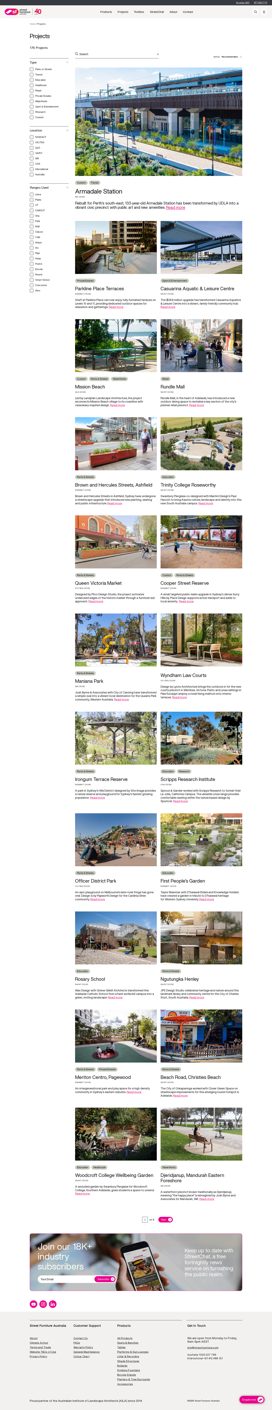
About (173, 12)
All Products (125, 1338)
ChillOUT (40, 210)
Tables (121, 1347)
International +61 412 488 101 (205, 1358)
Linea (38, 194)
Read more (175, 207)
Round (38, 274)
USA (37, 163)
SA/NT (38, 153)
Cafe (37, 237)
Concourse (41, 285)
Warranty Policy (83, 1347)
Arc (37, 247)
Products (106, 12)
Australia (39, 174)
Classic (39, 231)
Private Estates (43, 96)
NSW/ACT (40, 137)
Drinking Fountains (128, 1370)
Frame (38, 263)
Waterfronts (41, 101)
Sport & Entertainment (46, 106)
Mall (37, 226)
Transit (38, 74)
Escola (38, 269)
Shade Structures (128, 1361)
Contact (188, 12)
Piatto (38, 199)
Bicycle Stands (126, 1375)
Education (40, 80)
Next (164, 1220)
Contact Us (81, 1338)
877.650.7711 (260, 2)
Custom (39, 117)
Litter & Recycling (128, 1356)
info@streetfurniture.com (202, 1348)
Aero (37, 290)
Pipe (37, 253)
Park (37, 221)
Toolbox (139, 12)
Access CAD (242, 2)
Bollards (122, 1366)
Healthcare (41, 85)
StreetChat (157, 12)
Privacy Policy (38, 1356)
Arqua (38, 242)
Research (40, 112)
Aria (37, 215)
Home (32, 24)
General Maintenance (87, 1352)
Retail (38, 90)
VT (36, 205)
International (41, 169)
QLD (37, 147)
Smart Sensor (42, 279)
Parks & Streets (43, 69)
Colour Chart (82, 1356)
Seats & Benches (128, 1343)
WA (37, 158)
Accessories (125, 1384)
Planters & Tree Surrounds (133, 1379)
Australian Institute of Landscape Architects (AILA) (92, 1401)
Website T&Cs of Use (43, 1352)
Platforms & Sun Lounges (133, 1352)
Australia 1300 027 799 (201, 1355)
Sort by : (217, 57)
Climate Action (39, 1343)
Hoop (38, 258)
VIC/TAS (39, 142)
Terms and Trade (40, 1347)
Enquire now (249, 1400)
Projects (123, 12)
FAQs (77, 1343)
